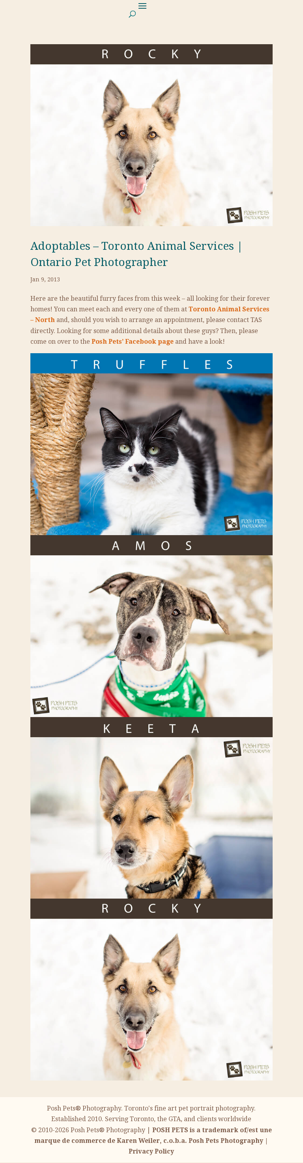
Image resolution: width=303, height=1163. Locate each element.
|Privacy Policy (153, 1140)
